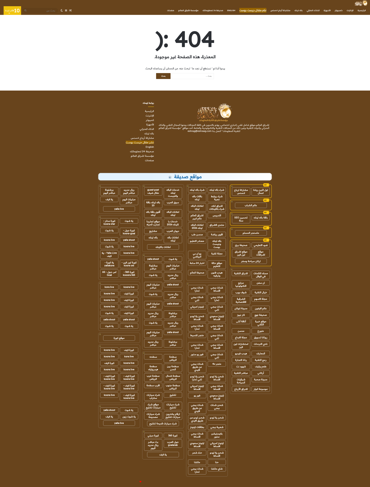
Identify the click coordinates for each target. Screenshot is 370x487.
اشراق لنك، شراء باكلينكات (216, 207)
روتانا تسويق (260, 337)
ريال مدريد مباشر (173, 276)
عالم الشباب (251, 205)
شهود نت (241, 366)
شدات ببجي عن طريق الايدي (197, 366)
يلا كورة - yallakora (109, 264)
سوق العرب (173, 202)
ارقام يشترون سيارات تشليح (172, 415)
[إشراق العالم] (361, 3)
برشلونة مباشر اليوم (109, 191)
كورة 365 (172, 435)
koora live (109, 239)
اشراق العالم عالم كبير (197, 217)
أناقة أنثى (241, 321)
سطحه (153, 356)
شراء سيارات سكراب (153, 396)
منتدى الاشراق (216, 224)
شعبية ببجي (216, 427)
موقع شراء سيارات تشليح (153, 406)
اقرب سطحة (153, 385)
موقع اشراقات (260, 253)
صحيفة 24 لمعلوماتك (212, 10)
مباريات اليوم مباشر (173, 267)
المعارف (260, 353)
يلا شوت (173, 259)
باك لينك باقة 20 (153, 204)
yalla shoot (153, 259)
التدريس (217, 215)
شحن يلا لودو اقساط (197, 318)
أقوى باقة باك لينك (153, 213)
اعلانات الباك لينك (197, 207)
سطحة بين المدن (173, 368)
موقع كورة (119, 338)
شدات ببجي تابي (197, 299)
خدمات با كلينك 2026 (173, 223)
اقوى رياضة (217, 234)
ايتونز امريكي (197, 306)
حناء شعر (197, 452)
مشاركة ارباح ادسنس (241, 191)
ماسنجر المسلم (251, 232)
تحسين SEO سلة (241, 219)
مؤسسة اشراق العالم (188, 10)
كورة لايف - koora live (129, 377)
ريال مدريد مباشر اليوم (129, 191)
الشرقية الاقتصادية (241, 300)
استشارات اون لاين (241, 345)
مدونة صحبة (260, 379)
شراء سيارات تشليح (173, 406)
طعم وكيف (260, 366)
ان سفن (261, 282)
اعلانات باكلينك (163, 247)
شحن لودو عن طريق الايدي (197, 419)
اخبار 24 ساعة (197, 263)
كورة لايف (129, 293)
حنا (217, 462)
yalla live (119, 208)
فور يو (197, 395)
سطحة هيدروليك (153, 368)
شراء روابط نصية (217, 198)
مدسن (241, 330)
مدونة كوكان (240, 308)
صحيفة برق (241, 245)
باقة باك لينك (261, 217)
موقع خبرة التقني (260, 323)
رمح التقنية (261, 359)
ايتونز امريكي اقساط (197, 387)
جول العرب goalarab (173, 443)
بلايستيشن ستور (217, 435)
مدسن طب (197, 234)
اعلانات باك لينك (173, 239)
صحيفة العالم (197, 272)
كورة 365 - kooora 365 (129, 273)
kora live (109, 287)
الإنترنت (350, 10)
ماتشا (197, 462)
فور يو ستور (197, 354)
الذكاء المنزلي (313, 10)
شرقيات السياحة (241, 381)
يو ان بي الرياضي (197, 255)
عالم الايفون (261, 308)
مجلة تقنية (217, 253)
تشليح (173, 394)
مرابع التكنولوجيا (240, 284)
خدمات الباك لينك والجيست (172, 192)
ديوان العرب (173, 230)
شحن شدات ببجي (216, 406)
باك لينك (298, 10)
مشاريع (153, 230)
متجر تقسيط (197, 335)
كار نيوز (241, 314)
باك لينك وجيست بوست (216, 243)
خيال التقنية (261, 292)
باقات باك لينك (197, 198)
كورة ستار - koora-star (109, 222)
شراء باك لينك (216, 189)
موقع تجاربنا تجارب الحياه (153, 223)
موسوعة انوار (261, 388)
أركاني (260, 372)
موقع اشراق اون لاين (241, 253)
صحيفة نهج (261, 314)
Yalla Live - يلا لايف (109, 254)
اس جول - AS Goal (109, 273)
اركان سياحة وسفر (251, 261)
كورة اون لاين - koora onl (129, 264)
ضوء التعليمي (261, 245)
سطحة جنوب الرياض (173, 387)
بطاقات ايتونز (197, 427)
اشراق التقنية (241, 273)
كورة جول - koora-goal (129, 232)
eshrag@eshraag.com (199, 131)
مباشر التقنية (241, 372)
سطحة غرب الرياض (153, 377)
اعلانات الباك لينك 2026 (197, 226)
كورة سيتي (153, 435)
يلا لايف (163, 454)
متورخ (260, 330)
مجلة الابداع (241, 337)
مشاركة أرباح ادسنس (280, 10)
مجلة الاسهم (260, 298)
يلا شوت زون (129, 416)
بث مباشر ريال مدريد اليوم (153, 444)
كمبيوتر (339, 10)
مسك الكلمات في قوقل (261, 275)
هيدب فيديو (241, 353)
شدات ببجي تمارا (197, 289)
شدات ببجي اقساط (217, 289)
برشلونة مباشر (153, 267)
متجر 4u (216, 363)
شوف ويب (241, 292)
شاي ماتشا (217, 468)
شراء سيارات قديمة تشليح (163, 423)
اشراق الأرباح (241, 388)
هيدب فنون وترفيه (217, 274)
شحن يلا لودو (217, 417)
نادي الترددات (261, 343)
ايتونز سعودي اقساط (217, 318)
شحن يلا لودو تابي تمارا (197, 378)
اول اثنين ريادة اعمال (260, 191)
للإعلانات (135, 482)
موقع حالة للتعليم (216, 264)
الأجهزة (327, 10)
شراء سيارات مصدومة (153, 415)
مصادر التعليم (197, 240)
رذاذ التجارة (241, 359)
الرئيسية (362, 10)
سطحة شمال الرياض (173, 377)
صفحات (170, 10)
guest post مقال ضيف (153, 191)
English (231, 10)
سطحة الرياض (173, 358)
